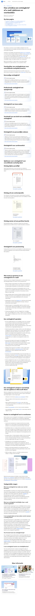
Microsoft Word (27, 53)
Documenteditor (8, 351)
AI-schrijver (19, 402)
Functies (9, 1)
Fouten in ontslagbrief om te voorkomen (11, 25)
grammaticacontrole (19, 349)
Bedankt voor (19, 300)
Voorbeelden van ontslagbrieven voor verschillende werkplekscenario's (15, 21)
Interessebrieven (28, 478)
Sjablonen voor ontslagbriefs (9, 477)
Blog (4, 5)
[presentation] (17, 81)
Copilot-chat (23, 72)
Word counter (7, 342)
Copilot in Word (23, 56)
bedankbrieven (7, 480)
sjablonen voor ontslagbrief (20, 396)
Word (4, 1)
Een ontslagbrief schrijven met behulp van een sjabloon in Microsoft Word (16, 24)
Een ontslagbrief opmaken (9, 23)
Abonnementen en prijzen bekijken (17, 1)
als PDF (16, 355)
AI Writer (25, 493)
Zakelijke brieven (9, 5)
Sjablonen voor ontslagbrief (25, 52)
